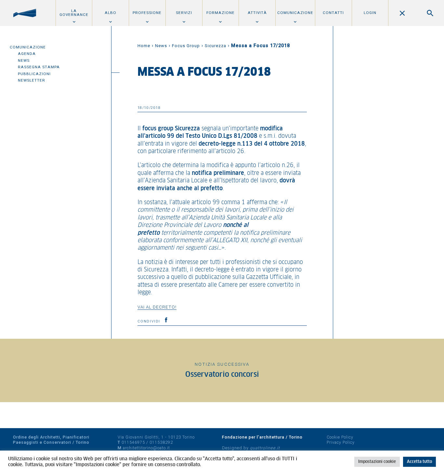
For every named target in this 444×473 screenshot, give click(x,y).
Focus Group (186, 45)
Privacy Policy (341, 442)
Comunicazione (295, 12)
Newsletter (31, 80)
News (24, 60)
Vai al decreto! (156, 306)
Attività (257, 12)
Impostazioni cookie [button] (377, 462)
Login (370, 12)
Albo (110, 12)
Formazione (220, 12)
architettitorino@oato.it (146, 447)
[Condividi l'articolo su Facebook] (166, 319)
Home (143, 45)
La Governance (73, 12)
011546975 (133, 442)
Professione (147, 12)
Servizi (184, 12)
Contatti (333, 12)
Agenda (27, 53)
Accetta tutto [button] (419, 462)
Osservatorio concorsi (222, 374)
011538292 (161, 442)
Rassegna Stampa (39, 67)
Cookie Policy (340, 437)
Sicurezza (215, 45)
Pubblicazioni (34, 74)
